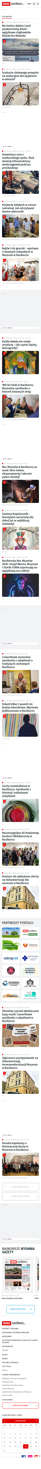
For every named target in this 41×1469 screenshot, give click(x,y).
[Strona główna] (13, 4)
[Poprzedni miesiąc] (36, 1421)
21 (25, 1442)
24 (4, 1446)
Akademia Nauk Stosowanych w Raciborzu (16, 1392)
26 (15, 1446)
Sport (5, 1355)
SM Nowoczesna (7, 1382)
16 (36, 1438)
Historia (4, 1370)
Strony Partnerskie (11, 1375)
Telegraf (5, 1350)
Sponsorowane (7, 1395)
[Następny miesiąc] (5, 1421)
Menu (29, 4)
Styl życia (6, 1366)
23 (36, 1442)
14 (25, 1438)
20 (20, 1442)
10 (4, 1438)
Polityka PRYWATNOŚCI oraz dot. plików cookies (20, 1341)
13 (20, 1438)
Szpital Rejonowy (8, 1389)
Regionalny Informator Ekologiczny (14, 1379)
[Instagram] (30, 1457)
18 (10, 1442)
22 (31, 1442)
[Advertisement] (20, 129)
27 (20, 1446)
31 (4, 1450)
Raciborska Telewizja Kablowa (15, 1332)
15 (31, 1438)
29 (31, 1446)
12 (15, 1438)
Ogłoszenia (7, 1400)
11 (10, 1438)
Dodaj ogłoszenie (20, 1405)
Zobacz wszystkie (17, 1309)
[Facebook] (23, 1457)
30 (36, 1446)
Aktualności (8, 22)
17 (4, 1442)
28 (25, 1446)
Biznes (5, 1359)
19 (15, 1442)
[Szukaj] (38, 4)
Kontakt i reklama (10, 1329)
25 (10, 1446)
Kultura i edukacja (10, 1362)
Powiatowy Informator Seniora (12, 1385)
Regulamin (6, 1336)
